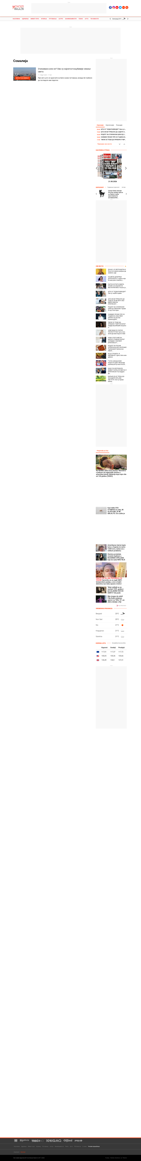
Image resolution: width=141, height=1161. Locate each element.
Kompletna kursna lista (119, 643)
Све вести (99, 266)
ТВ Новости (94, 19)
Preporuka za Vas (102, 451)
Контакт (23, 1152)
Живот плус (35, 19)
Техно (81, 19)
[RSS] (125, 266)
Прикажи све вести (104, 144)
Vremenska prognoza (104, 608)
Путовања (53, 19)
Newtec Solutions (115, 1158)
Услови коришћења (94, 1146)
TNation (124, 1158)
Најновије (100, 125)
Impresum (16, 1152)
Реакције (119, 125)
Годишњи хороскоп (113, 187)
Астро (61, 19)
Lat (123, 7)
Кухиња (44, 19)
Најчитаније (110, 125)
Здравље (25, 19)
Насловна (16, 19)
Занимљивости (70, 19)
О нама (84, 1146)
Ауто (86, 19)
